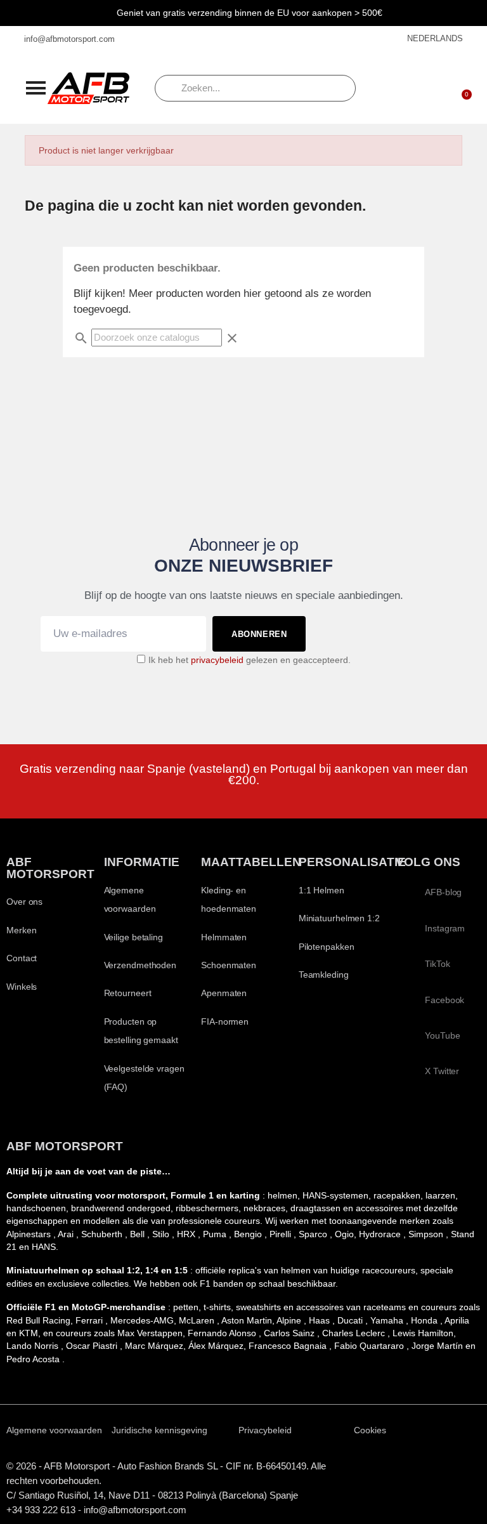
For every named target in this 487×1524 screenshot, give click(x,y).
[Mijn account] (428, 88)
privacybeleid (217, 660)
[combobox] (255, 88)
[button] (36, 87)
